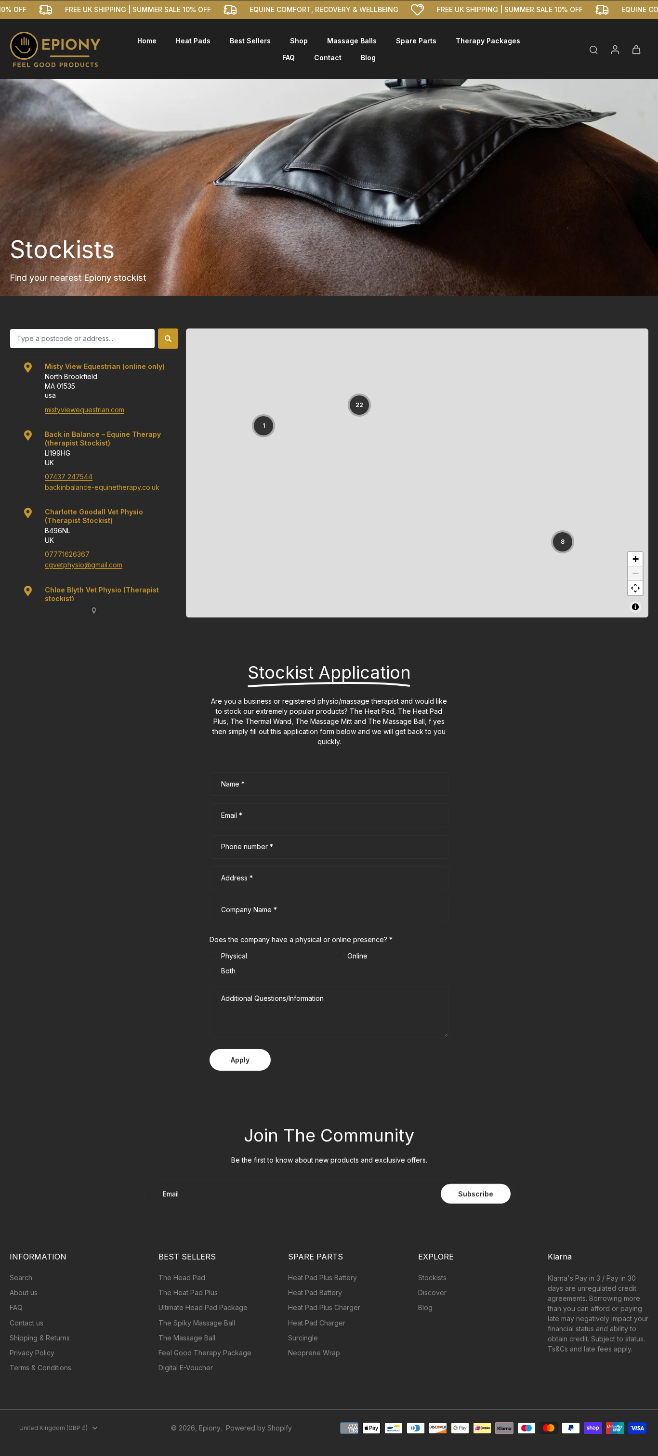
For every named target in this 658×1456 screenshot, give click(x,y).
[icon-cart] (635, 49)
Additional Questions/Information (272, 998)
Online (357, 956)
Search (21, 1277)
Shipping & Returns (40, 1338)
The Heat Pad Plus (188, 1292)
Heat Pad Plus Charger (324, 1307)
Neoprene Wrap (314, 1353)
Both (228, 971)
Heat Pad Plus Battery (322, 1277)
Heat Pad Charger (316, 1323)
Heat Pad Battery (315, 1292)
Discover (432, 1292)
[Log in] (614, 49)
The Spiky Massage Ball (196, 1323)
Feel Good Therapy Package (204, 1353)
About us (24, 1292)
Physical (234, 956)
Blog (425, 1307)
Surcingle (303, 1338)
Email (231, 815)
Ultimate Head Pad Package (203, 1307)
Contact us (26, 1323)
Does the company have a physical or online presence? (301, 939)
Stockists (432, 1277)
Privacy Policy (32, 1353)
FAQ (16, 1307)
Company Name (249, 909)
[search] (593, 49)
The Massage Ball (186, 1338)
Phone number (247, 847)
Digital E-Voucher (185, 1368)
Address (237, 878)
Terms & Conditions (40, 1368)
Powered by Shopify (259, 1428)
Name (233, 784)
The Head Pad (181, 1277)
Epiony (210, 1428)
